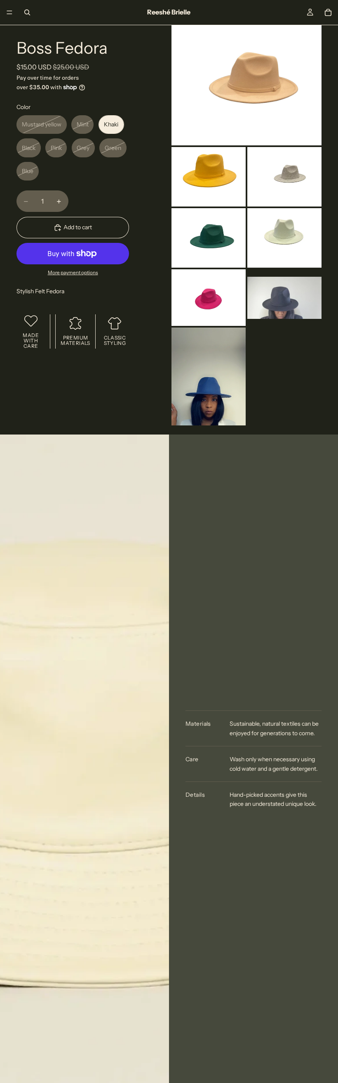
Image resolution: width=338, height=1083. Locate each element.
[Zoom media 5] (284, 238)
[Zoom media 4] (208, 238)
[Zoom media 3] (284, 177)
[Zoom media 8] (208, 376)
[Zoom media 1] (246, 85)
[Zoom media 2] (208, 177)
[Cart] (328, 12)
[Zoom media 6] (208, 297)
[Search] (27, 12)
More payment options (73, 273)
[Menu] (9, 12)
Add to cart (77, 227)
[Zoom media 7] (284, 297)
